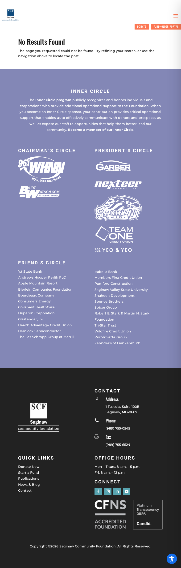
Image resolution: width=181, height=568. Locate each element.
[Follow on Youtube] (126, 491)
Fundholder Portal (166, 26)
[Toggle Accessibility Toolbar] (171, 558)
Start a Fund (28, 472)
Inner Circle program (53, 100)
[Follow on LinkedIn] (117, 491)
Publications (28, 478)
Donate (141, 26)
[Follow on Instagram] (107, 491)
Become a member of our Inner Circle (100, 130)
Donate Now (29, 467)
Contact (25, 490)
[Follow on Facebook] (98, 491)
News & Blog (29, 484)
